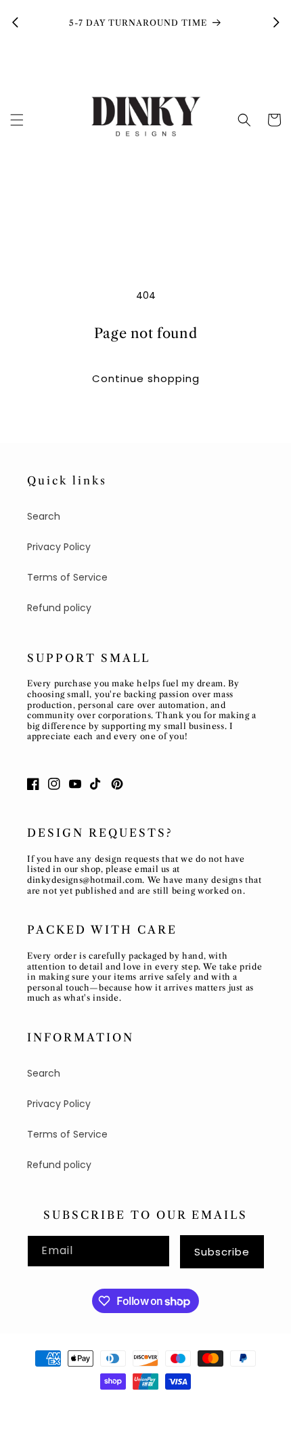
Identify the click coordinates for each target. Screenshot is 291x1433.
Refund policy (59, 608)
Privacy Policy (59, 547)
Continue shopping (146, 378)
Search (43, 516)
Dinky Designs (84, 1405)
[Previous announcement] (15, 22)
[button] (17, 120)
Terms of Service (67, 577)
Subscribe (222, 1252)
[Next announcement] (276, 22)
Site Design (150, 1405)
